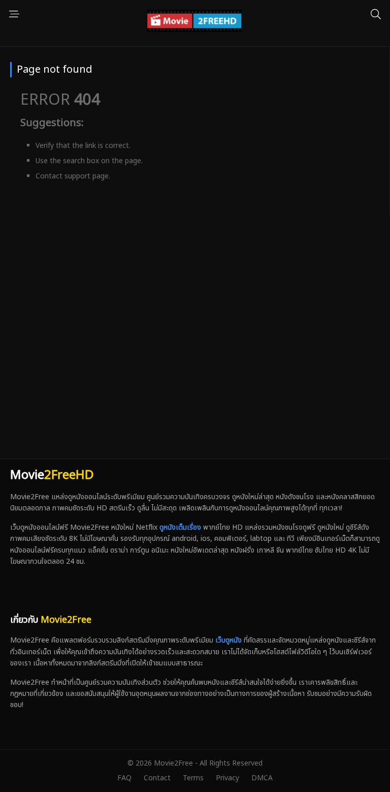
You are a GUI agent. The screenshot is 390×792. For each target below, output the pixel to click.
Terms (193, 778)
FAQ (124, 778)
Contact (157, 778)
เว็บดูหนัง (228, 640)
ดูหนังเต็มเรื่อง (180, 527)
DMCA (262, 778)
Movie (51, 475)
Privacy (227, 778)
